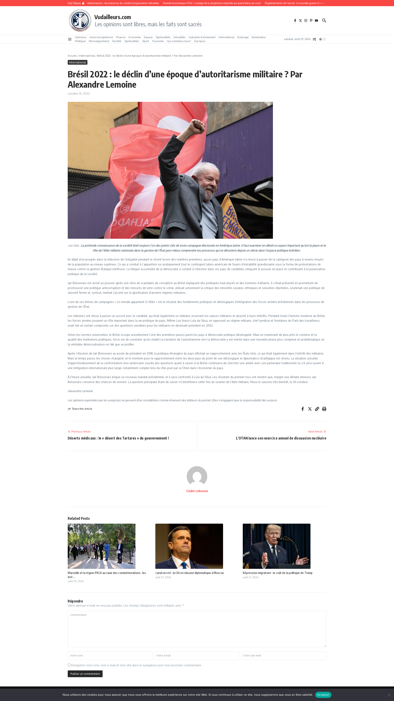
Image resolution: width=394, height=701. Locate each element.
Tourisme (158, 41)
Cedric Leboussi (197, 491)
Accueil (72, 55)
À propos (199, 41)
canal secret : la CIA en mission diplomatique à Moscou (189, 573)
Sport (145, 41)
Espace (148, 37)
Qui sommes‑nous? (179, 41)
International (226, 37)
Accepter (323, 694)
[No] (389, 695)
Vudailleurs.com (112, 16)
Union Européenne (101, 37)
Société (116, 41)
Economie (135, 37)
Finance (121, 37)
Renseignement (99, 41)
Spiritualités (163, 37)
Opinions (80, 37)
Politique (80, 41)
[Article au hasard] (314, 39)
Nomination (259, 37)
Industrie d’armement (202, 37)
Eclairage (243, 37)
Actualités (180, 37)
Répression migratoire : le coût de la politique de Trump (278, 573)
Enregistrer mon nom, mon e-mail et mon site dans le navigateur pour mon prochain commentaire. (136, 665)
